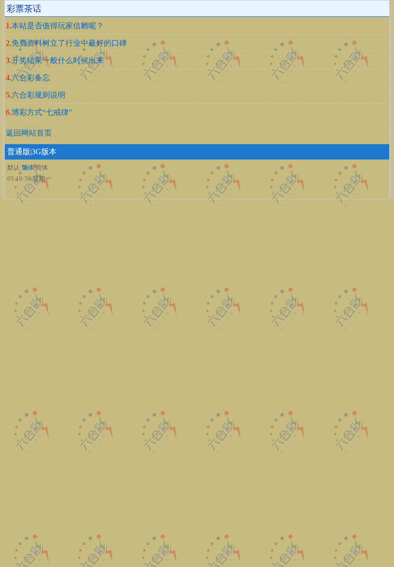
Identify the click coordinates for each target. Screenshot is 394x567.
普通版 (18, 152)
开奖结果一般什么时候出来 (58, 60)
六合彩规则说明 (38, 95)
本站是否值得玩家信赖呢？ (58, 26)
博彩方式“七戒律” (42, 112)
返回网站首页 (29, 133)
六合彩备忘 (31, 78)
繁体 (28, 167)
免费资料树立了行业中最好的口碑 (69, 43)
